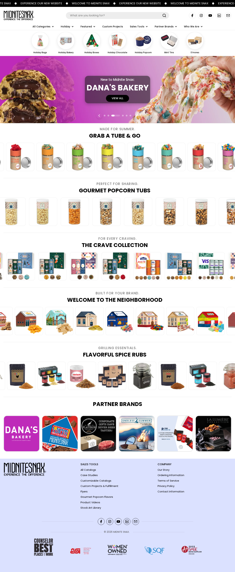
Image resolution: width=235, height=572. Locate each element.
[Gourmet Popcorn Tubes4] (150, 212)
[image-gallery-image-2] (67, 321)
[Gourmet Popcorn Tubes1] (55, 212)
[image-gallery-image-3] (41, 157)
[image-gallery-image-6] (132, 157)
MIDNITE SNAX (121, 532)
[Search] (164, 15)
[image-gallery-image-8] (193, 157)
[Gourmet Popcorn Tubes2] (87, 212)
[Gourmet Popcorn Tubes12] (24, 212)
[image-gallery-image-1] (37, 321)
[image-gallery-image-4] (72, 157)
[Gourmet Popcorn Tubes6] (214, 212)
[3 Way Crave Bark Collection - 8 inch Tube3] (43, 266)
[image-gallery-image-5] (102, 157)
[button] (104, 115)
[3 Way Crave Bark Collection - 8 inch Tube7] (170, 266)
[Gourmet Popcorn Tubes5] (182, 212)
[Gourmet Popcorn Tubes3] (119, 212)
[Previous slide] (99, 115)
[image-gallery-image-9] (219, 376)
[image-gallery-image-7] (162, 157)
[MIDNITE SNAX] (101, 3)
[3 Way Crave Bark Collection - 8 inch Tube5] (106, 266)
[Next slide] (136, 115)
